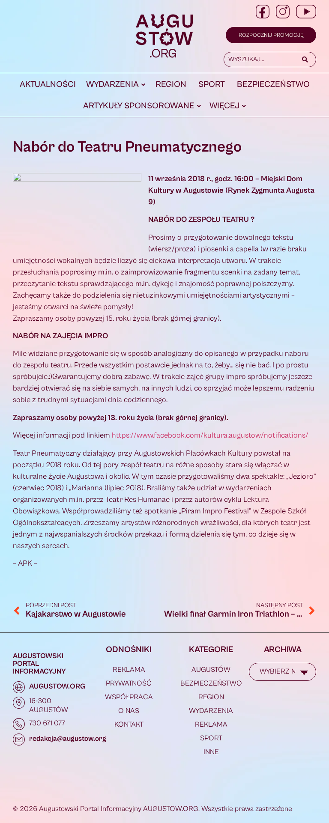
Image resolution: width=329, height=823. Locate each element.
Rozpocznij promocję (271, 35)
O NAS (128, 711)
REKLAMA (129, 669)
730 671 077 (47, 723)
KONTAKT (129, 724)
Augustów (210, 669)
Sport (211, 84)
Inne (211, 752)
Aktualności (48, 84)
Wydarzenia (112, 84)
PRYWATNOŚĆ (129, 683)
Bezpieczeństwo (273, 84)
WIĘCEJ (224, 106)
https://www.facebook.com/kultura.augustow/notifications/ (210, 435)
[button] (116, 84)
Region (171, 84)
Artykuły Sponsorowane (138, 106)
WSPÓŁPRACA (129, 697)
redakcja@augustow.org (67, 738)
